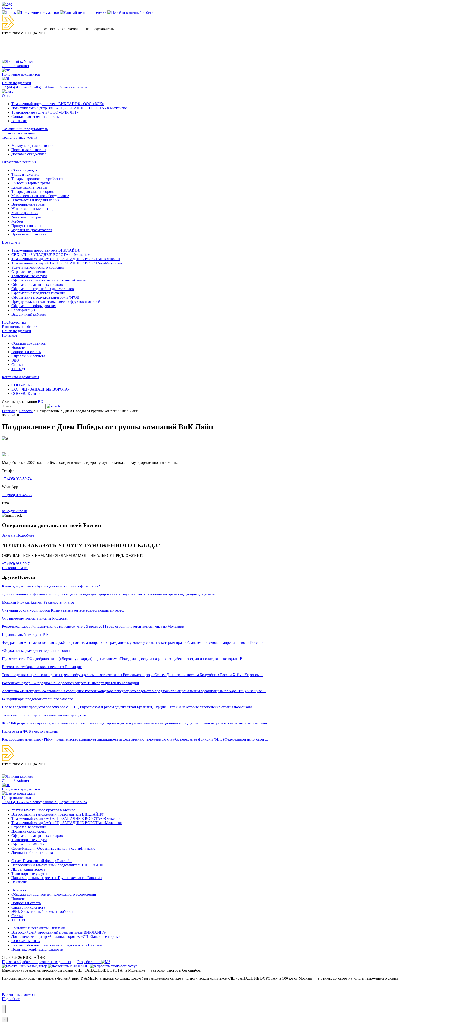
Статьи (17, 365)
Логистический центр (19, 133)
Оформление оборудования (33, 306)
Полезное (9, 335)
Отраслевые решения (19, 162)
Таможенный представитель (25, 129)
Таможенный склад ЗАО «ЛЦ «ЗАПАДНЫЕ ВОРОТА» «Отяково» (65, 259)
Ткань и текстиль (25, 174)
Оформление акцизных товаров (37, 284)
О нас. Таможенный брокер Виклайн (41, 861)
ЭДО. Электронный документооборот (42, 911)
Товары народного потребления (37, 179)
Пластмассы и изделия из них (35, 200)
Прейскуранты (14, 322)
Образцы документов (28, 343)
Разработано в (89, 962)
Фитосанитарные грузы (30, 183)
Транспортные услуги (19, 137)
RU (40, 402)
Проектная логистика (28, 150)
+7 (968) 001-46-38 (17, 495)
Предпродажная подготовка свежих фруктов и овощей (55, 302)
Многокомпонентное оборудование (40, 196)
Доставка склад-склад (28, 154)
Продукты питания (26, 226)
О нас (6, 96)
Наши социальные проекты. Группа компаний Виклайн (56, 878)
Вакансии (19, 121)
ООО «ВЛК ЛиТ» (25, 394)
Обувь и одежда (24, 170)
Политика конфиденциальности (37, 949)
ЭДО (15, 360)
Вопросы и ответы (26, 352)
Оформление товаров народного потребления (48, 280)
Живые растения (24, 213)
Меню (7, 8)
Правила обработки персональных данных (36, 962)
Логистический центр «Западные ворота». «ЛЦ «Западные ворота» (66, 937)
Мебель (17, 221)
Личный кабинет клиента (32, 853)
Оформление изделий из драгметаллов (42, 289)
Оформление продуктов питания (38, 293)
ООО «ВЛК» (21, 385)
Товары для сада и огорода (33, 191)
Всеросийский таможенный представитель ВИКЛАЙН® (57, 814)
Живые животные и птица (32, 209)
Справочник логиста (28, 356)
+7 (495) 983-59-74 (17, 87)
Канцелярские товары (29, 187)
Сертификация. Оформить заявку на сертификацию (53, 848)
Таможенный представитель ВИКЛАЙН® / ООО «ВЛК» (57, 104)
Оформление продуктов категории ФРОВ (45, 297)
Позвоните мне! (15, 568)
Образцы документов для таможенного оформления (53, 894)
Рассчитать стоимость (19, 994)
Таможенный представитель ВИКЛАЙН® (45, 250)
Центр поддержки (16, 331)
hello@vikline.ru (45, 87)
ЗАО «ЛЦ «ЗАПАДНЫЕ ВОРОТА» (40, 389)
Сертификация (23, 310)
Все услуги (11, 242)
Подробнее (25, 535)
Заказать (8, 535)
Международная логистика (33, 145)
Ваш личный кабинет (28, 314)
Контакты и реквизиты (20, 377)
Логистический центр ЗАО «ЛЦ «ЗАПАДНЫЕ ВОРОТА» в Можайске (69, 108)
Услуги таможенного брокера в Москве (43, 810)
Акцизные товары (26, 217)
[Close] (4, 1009)
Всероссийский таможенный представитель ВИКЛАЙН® (58, 932)
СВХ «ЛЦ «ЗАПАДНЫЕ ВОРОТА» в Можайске (51, 255)
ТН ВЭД (18, 369)
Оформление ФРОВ (27, 844)
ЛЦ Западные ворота (28, 869)
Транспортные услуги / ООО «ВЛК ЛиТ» (45, 112)
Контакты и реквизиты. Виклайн (38, 928)
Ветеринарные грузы (28, 204)
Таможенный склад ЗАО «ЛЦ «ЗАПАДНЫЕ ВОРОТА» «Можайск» (66, 263)
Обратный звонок (73, 87)
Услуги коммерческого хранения (37, 267)
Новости (18, 348)
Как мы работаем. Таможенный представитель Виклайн (56, 945)
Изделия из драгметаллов (31, 230)
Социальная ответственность (35, 117)
